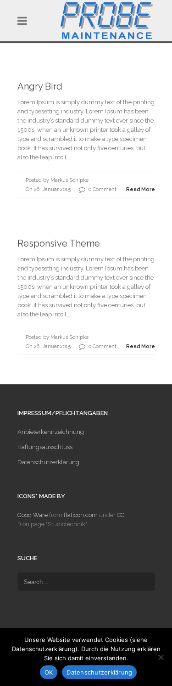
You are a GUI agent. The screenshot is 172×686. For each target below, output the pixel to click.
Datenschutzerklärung (48, 462)
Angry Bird (39, 86)
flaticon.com (81, 515)
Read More (140, 189)
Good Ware (32, 515)
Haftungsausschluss (44, 447)
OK (48, 672)
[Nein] (160, 657)
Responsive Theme (58, 243)
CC (120, 515)
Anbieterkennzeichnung (50, 431)
